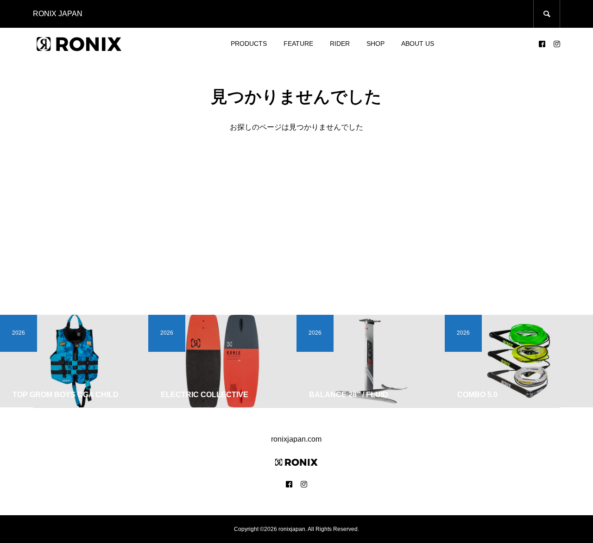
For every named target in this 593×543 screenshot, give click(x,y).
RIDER (340, 43)
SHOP (375, 43)
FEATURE (298, 43)
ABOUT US (417, 43)
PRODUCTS (249, 43)
